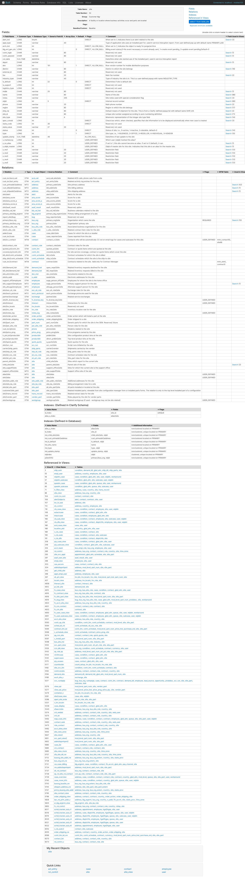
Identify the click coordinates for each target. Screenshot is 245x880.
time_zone (124, 551)
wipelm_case (59, 477)
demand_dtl (88, 470)
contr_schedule (38, 255)
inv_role (35, 310)
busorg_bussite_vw (62, 784)
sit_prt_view (59, 577)
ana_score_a (37, 201)
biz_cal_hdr (36, 211)
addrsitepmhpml (60, 567)
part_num (36, 323)
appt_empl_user (60, 574)
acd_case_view (60, 525)
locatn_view (59, 580)
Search (228, 40)
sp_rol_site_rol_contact (63, 774)
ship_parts (36, 348)
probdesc (133, 600)
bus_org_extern (96, 758)
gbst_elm (97, 470)
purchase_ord (129, 629)
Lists (71, 2)
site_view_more (60, 751)
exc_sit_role (36, 290)
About (88, 2)
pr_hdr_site (58, 587)
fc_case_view (59, 590)
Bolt (7, 2)
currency (116, 648)
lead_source (149, 681)
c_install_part (59, 639)
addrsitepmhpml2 (61, 741)
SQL (64, 2)
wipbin (107, 477)
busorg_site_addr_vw (62, 758)
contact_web (59, 722)
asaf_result (36, 207)
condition (78, 470)
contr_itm (35, 249)
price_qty (106, 690)
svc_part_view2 (60, 738)
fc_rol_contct (59, 806)
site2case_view (60, 696)
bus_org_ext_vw (60, 761)
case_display (59, 706)
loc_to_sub (58, 503)
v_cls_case (58, 532)
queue (99, 483)
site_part (35, 387)
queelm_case (59, 483)
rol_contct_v (59, 842)
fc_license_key (38, 300)
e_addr (34, 277)
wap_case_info (60, 719)
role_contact (59, 725)
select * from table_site (199, 22)
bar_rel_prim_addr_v (62, 800)
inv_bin (77, 577)
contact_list (59, 839)
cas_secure (59, 564)
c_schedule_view (61, 632)
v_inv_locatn (59, 703)
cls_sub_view (59, 519)
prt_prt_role (105, 651)
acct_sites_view (60, 729)
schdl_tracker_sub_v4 (63, 819)
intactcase (58, 516)
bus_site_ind (59, 642)
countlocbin (59, 664)
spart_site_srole (60, 699)
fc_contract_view (61, 593)
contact (35, 240)
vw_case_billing (60, 764)
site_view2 (58, 735)
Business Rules (38, 2)
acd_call (35, 178)
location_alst (59, 528)
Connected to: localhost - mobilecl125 (228, 3)
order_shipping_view (62, 797)
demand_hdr (37, 267)
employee (36, 280)
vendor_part (37, 397)
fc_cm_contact (60, 606)
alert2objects (59, 499)
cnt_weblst (58, 712)
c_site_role (36, 230)
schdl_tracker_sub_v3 (63, 816)
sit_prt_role (36, 358)
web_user (116, 712)
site (33, 361)
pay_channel (128, 764)
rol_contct (58, 551)
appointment (80, 554)
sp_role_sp (58, 651)
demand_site (59, 674)
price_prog (36, 332)
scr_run (35, 345)
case (34, 233)
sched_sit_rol (59, 626)
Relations (193, 11)
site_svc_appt (59, 554)
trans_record (37, 394)
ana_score (36, 198)
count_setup (80, 664)
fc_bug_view (59, 600)
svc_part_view (60, 645)
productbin (36, 335)
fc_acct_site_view (61, 603)
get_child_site (59, 571)
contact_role (37, 245)
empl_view (58, 561)
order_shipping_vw (61, 832)
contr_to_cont (59, 496)
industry (97, 642)
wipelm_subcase (61, 480)
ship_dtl (105, 470)
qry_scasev (58, 661)
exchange (36, 297)
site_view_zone (60, 732)
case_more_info (60, 780)
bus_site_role (37, 227)
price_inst (119, 629)
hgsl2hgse (107, 809)
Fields (191, 8)
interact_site (59, 584)
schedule (98, 554)
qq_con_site (59, 635)
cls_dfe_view (59, 522)
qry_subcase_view (61, 545)
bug (33, 217)
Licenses (79, 2)
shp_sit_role (36, 352)
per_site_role (37, 326)
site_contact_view (61, 793)
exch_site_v (59, 677)
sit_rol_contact (60, 771)
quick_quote (37, 342)
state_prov (119, 758)
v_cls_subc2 (59, 829)
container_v (59, 693)
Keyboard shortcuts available (201, 26)
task (84, 683)
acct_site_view (60, 619)
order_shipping (38, 319)
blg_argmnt (36, 214)
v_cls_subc (58, 535)
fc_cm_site (58, 609)
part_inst (110, 577)
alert (33, 194)
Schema (17, 2)
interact (35, 303)
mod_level (86, 567)
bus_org (35, 220)
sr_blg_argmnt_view (62, 803)
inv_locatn (36, 306)
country (85, 474)
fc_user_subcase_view (63, 616)
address (35, 185)
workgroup (36, 400)
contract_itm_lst (60, 629)
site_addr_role (37, 381)
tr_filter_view (59, 490)
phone (34, 329)
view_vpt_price (60, 690)
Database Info (53, 2)
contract (35, 262)
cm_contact (59, 748)
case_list (57, 745)
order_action (37, 316)
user (104, 474)
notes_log (36, 313)
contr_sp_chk (59, 622)
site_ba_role (36, 384)
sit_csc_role (36, 355)
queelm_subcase (61, 486)
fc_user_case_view (61, 613)
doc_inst (35, 274)
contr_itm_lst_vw (61, 835)
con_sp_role (80, 774)
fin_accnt (109, 764)
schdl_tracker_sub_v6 (63, 826)
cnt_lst (57, 716)
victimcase (58, 655)
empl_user (58, 474)
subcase (99, 480)
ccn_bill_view (59, 648)
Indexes (192, 15)
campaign (90, 681)
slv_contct (58, 506)
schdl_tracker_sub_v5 (63, 822)
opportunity (159, 681)
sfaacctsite (58, 709)
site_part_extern (101, 787)
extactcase (58, 512)
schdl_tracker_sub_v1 (62, 809)
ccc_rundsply (59, 681)
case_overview (60, 777)
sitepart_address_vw (62, 787)
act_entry (36, 181)
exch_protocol (37, 293)
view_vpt (57, 686)
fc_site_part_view (61, 597)
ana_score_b (37, 204)
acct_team (58, 548)
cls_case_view (60, 509)
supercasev (59, 658)
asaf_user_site (60, 558)
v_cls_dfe (58, 538)
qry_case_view (60, 541)
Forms (26, 2)
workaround (116, 477)
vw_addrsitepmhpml (62, 767)
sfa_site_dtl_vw (60, 754)
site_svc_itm (59, 668)
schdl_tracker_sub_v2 (63, 813)
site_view (58, 493)
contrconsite (59, 671)
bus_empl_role (81, 548)
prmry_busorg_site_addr (64, 790)
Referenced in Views (199, 18)
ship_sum (58, 470)
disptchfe (99, 522)
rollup (118, 806)
